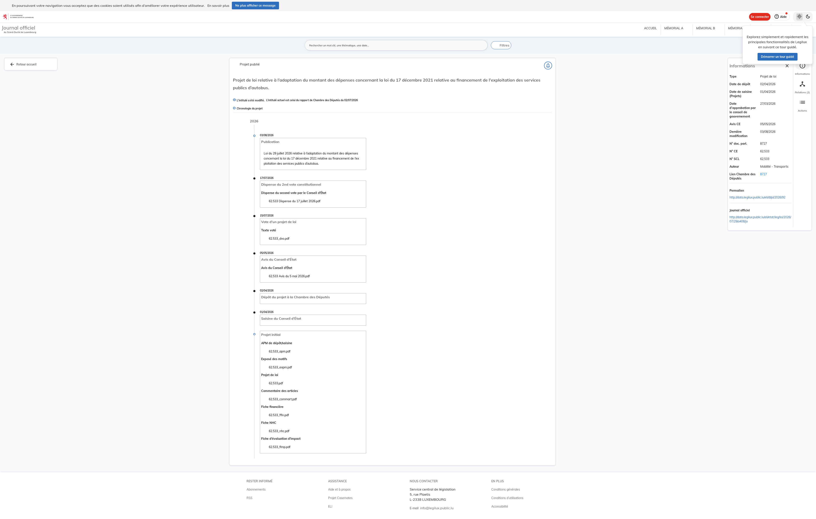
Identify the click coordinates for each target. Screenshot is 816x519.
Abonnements (256, 489)
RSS (249, 498)
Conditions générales (505, 489)
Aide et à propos (339, 489)
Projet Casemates (340, 498)
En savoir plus (218, 5)
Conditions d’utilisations (507, 498)
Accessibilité (499, 506)
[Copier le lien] (750, 191)
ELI (330, 506)
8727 (763, 174)
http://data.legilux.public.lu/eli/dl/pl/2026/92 (757, 197)
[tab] (802, 69)
